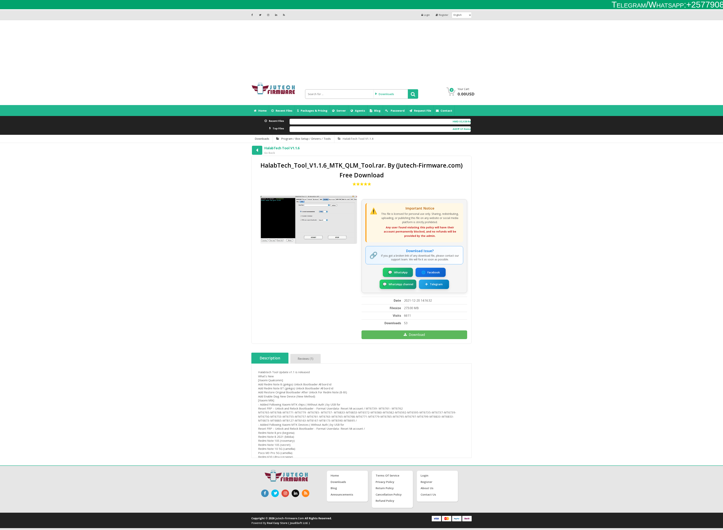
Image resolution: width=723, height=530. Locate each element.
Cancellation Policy (389, 494)
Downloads (262, 138)
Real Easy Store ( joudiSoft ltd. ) (288, 523)
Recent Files (284, 110)
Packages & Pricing (314, 110)
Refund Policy (385, 501)
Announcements (342, 494)
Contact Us (428, 494)
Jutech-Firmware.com (289, 518)
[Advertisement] (361, 48)
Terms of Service (387, 475)
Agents (360, 110)
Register (443, 15)
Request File (422, 110)
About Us (427, 488)
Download (417, 334)
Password (397, 110)
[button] (413, 94)
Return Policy (385, 488)
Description (270, 358)
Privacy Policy (385, 482)
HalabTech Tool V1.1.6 (358, 138)
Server (341, 110)
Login (427, 15)
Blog (377, 110)
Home (262, 110)
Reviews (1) (305, 359)
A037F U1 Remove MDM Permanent (434, 129)
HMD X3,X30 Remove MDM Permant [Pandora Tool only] (447, 121)
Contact (446, 110)
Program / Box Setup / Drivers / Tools (306, 138)
